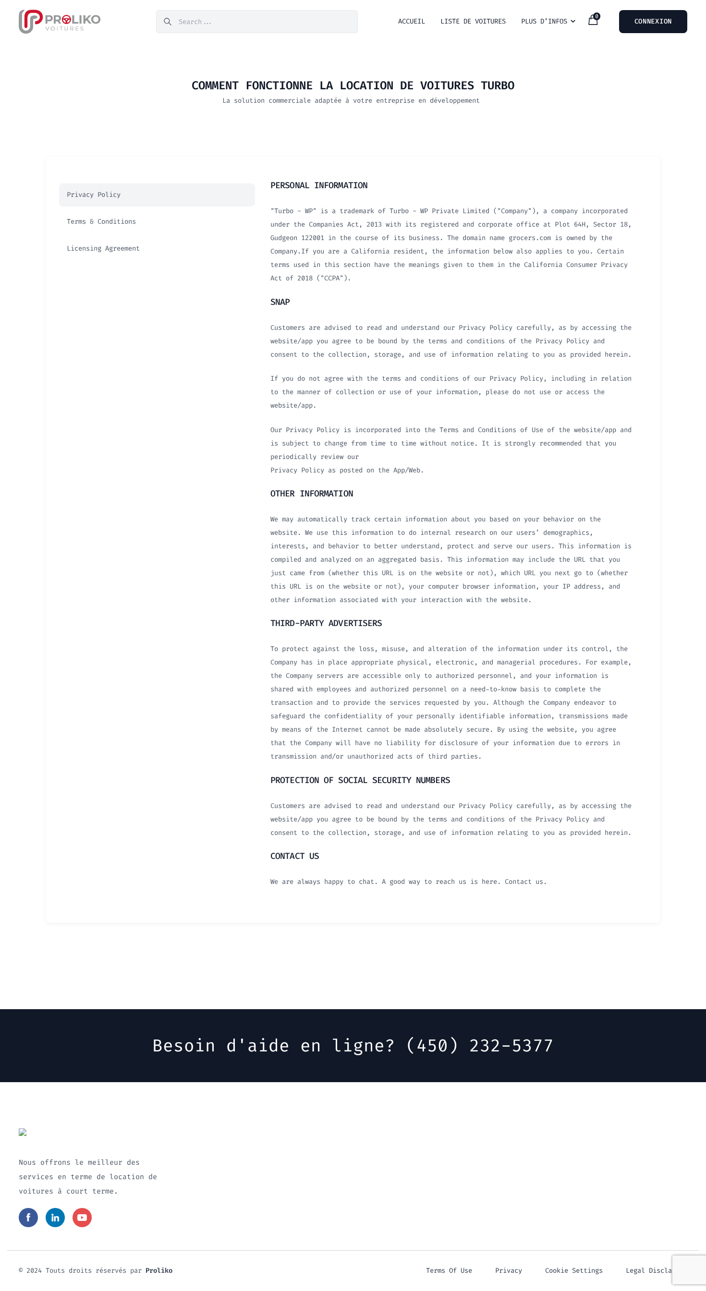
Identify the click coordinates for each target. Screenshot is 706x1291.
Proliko (159, 1270)
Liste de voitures (473, 21)
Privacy (508, 1270)
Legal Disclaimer (656, 1270)
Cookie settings (574, 1270)
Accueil (411, 21)
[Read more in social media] (28, 1217)
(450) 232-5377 (480, 1045)
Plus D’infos (544, 21)
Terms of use (449, 1270)
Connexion (653, 21)
